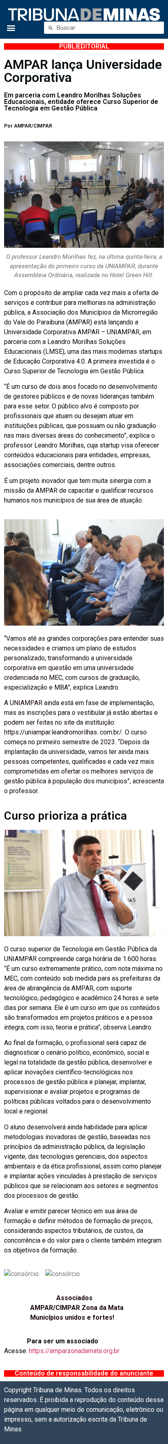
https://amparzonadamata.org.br (74, 1351)
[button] (11, 28)
